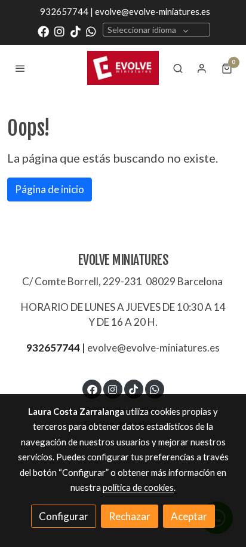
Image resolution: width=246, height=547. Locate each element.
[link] (123, 67)
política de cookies (138, 487)
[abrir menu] (20, 68)
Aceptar (189, 516)
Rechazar (129, 516)
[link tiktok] (75, 30)
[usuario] (202, 68)
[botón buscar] (178, 68)
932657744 (53, 347)
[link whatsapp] (91, 30)
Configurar (63, 516)
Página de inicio (49, 189)
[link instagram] (59, 30)
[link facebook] (43, 30)
